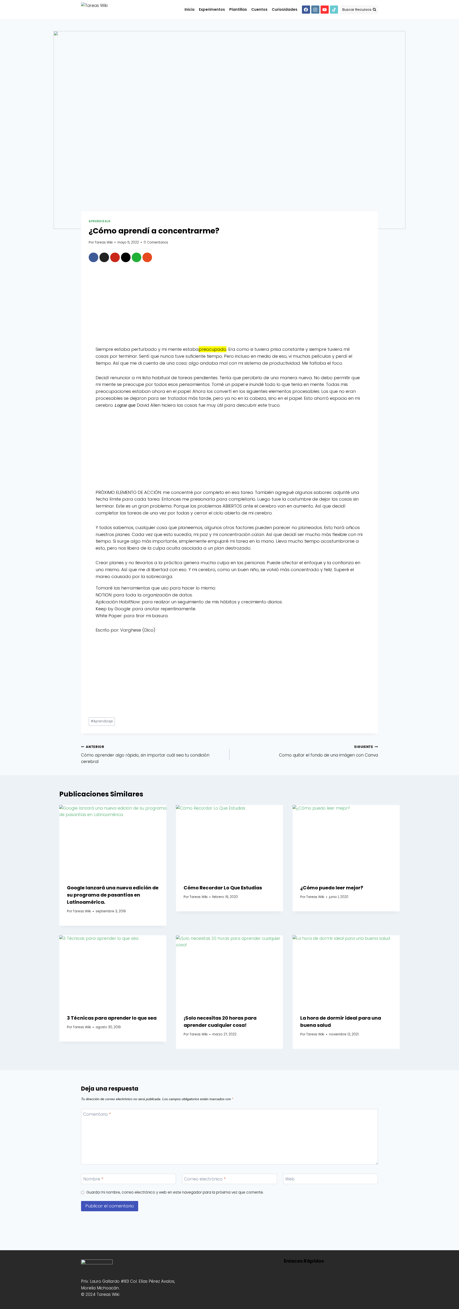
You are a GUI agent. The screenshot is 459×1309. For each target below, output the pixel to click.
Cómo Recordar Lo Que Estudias (223, 887)
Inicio (190, 9)
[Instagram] (315, 9)
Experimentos (212, 9)
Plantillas (238, 9)
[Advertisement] (229, 305)
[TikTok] (334, 9)
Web (290, 1179)
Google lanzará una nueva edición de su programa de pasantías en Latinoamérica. (112, 894)
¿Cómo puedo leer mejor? (331, 887)
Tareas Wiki (104, 242)
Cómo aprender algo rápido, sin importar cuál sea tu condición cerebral (145, 754)
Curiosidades (284, 9)
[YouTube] (325, 9)
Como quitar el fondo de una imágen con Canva (328, 751)
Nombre (93, 1179)
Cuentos (259, 9)
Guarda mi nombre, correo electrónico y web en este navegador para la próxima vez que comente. (175, 1192)
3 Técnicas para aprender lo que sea (112, 1018)
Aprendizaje (100, 221)
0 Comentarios (156, 242)
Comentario (97, 1114)
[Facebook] (306, 9)
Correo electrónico (205, 1179)
